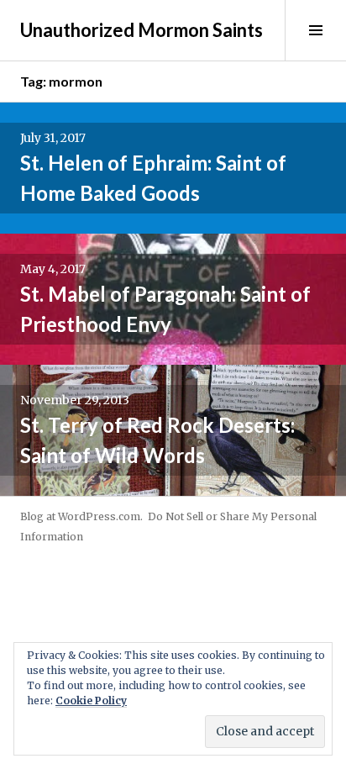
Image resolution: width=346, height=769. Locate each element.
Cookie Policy (91, 700)
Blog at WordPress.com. (81, 516)
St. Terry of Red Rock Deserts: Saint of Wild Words (157, 440)
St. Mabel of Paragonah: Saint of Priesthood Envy (165, 309)
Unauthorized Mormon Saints (141, 29)
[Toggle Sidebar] (315, 30)
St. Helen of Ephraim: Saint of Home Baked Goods (153, 177)
